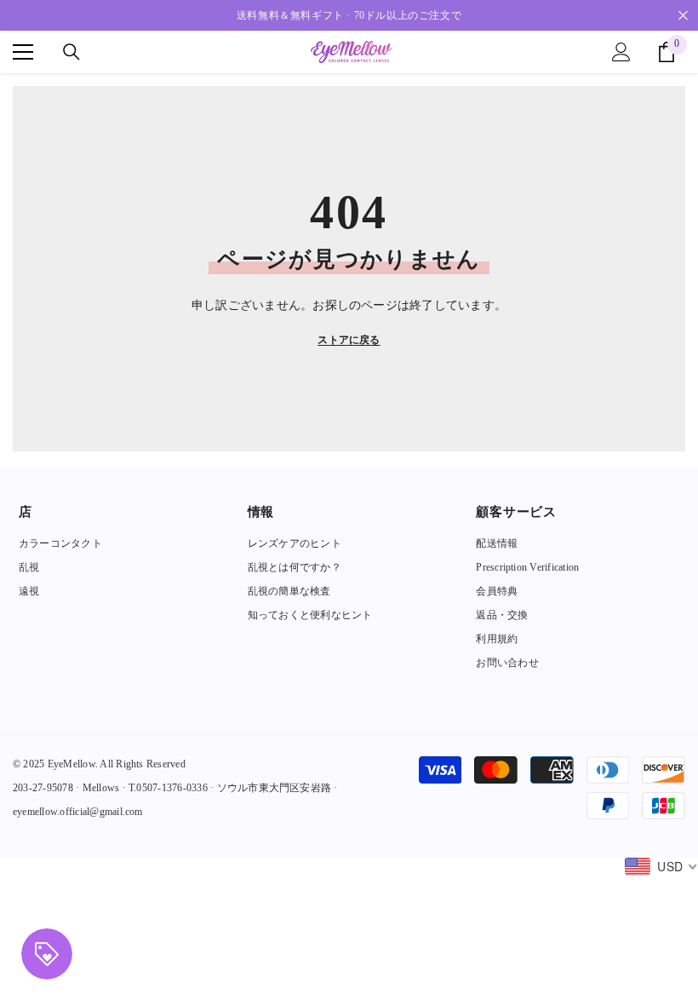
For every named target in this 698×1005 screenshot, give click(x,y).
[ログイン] (621, 52)
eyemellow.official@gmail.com (78, 812)
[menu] (23, 52)
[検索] (71, 52)
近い (683, 15)
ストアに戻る (349, 340)
